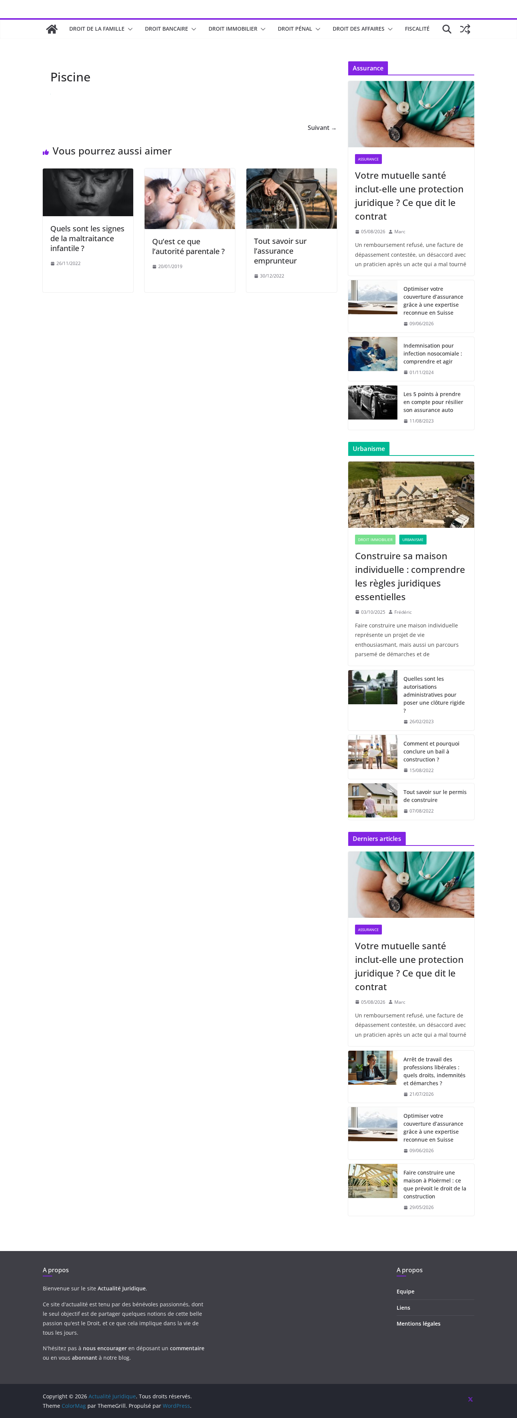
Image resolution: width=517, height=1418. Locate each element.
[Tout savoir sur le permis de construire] (372, 801)
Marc (399, 231)
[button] (129, 29)
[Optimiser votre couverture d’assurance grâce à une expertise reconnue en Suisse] (372, 306)
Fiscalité (417, 28)
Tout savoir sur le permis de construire (435, 795)
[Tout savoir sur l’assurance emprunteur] (291, 174)
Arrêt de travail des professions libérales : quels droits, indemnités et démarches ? (434, 1071)
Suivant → (322, 127)
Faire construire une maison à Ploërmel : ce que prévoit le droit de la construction (434, 1184)
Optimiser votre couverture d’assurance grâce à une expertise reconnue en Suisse (433, 300)
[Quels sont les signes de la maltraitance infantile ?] (88, 174)
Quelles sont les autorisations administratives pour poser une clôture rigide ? (434, 694)
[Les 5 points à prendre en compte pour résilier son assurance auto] (372, 407)
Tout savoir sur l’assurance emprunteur (280, 251)
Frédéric (403, 612)
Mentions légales (419, 1323)
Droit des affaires (359, 28)
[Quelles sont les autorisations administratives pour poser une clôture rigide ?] (372, 700)
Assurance (368, 159)
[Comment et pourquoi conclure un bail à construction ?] (372, 757)
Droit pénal (295, 28)
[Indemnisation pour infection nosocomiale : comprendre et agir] (372, 359)
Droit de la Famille (97, 28)
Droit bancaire (166, 28)
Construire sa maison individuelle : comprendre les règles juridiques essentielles (410, 576)
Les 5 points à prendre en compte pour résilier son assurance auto (433, 401)
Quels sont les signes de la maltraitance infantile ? (87, 238)
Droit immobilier (233, 28)
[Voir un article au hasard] (465, 29)
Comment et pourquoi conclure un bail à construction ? (431, 751)
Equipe (405, 1291)
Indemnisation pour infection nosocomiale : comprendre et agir (432, 353)
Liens (403, 1307)
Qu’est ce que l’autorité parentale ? (188, 246)
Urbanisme (413, 539)
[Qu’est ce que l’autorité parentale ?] (190, 174)
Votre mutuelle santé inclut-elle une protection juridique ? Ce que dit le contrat (409, 195)
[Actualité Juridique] (52, 29)
